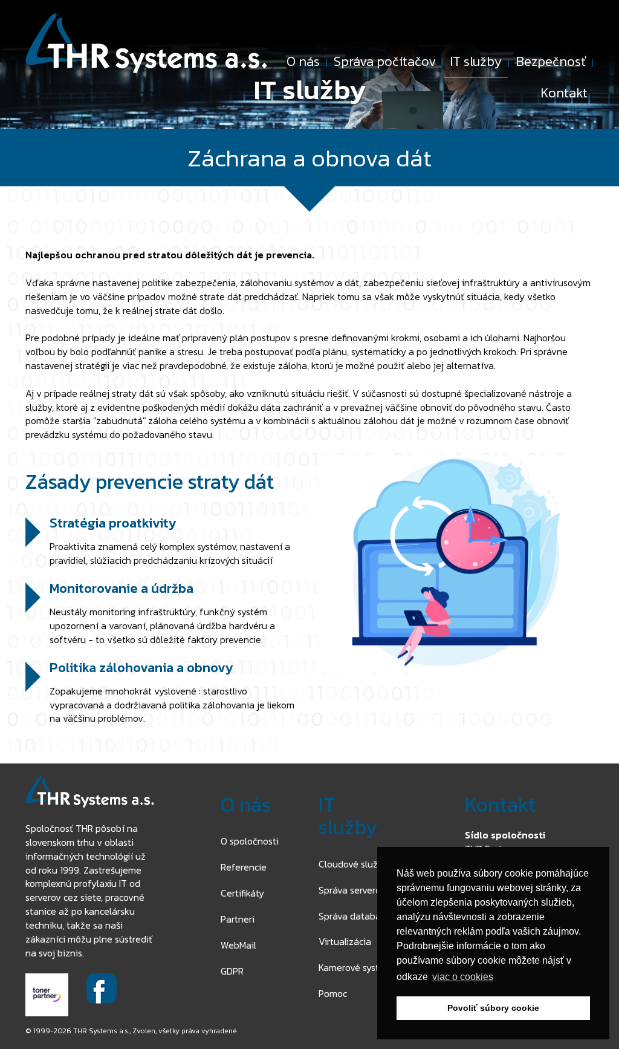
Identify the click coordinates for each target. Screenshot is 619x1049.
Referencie (244, 867)
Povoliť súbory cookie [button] (493, 1008)
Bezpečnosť (551, 61)
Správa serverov (352, 890)
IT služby (476, 61)
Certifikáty (242, 893)
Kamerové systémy (358, 967)
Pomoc (333, 993)
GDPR (232, 971)
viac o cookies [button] (462, 977)
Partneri (237, 919)
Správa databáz (352, 916)
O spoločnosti (250, 841)
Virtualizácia (345, 941)
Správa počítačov (385, 61)
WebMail (238, 945)
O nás (303, 61)
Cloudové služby (353, 864)
